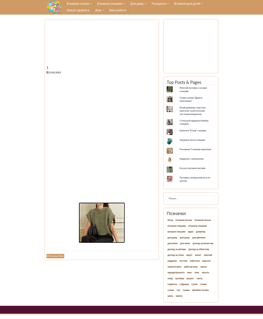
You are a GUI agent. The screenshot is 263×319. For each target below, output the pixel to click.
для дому (172, 237)
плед (170, 278)
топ (178, 289)
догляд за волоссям (203, 243)
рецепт (190, 278)
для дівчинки (198, 237)
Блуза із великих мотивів (192, 168)
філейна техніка (200, 289)
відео (190, 231)
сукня (194, 284)
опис (189, 272)
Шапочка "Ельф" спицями (193, 130)
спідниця (184, 284)
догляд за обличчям (198, 249)
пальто (205, 272)
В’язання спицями (109, 4)
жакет (189, 254)
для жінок (185, 243)
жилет (198, 254)
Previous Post (56, 256)
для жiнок (172, 243)
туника (185, 289)
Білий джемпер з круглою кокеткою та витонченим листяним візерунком (193, 110)
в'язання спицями (176, 225)
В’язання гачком (78, 4)
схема (203, 284)
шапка (179, 295)
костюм (183, 260)
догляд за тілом (175, 254)
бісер (170, 219)
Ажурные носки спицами (192, 139)
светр (199, 278)
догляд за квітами (176, 249)
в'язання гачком (183, 219)
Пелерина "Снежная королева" (195, 149)
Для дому (137, 4)
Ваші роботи (117, 10)
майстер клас (191, 266)
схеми (170, 289)
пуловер (179, 278)
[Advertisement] (101, 44)
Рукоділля (159, 4)
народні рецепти (175, 272)
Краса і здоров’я (78, 10)
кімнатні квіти (174, 266)
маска (203, 266)
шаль (170, 295)
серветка (172, 284)
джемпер (200, 231)
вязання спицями (176, 231)
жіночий (208, 254)
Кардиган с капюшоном (191, 158)
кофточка (195, 260)
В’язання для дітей (187, 4)
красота (206, 260)
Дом (98, 10)
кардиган (172, 260)
